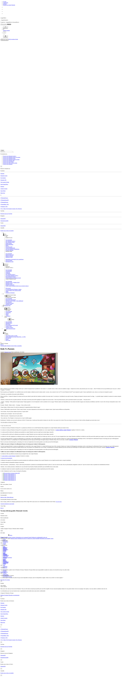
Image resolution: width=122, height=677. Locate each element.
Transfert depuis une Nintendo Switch (13, 277)
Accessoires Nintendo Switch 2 (12, 275)
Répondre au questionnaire (14, 595)
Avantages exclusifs (10, 303)
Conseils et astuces (9, 327)
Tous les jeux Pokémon (7, 164)
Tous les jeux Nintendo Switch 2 (9, 156)
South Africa (5, 556)
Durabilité (37, 538)
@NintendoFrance (4, 197)
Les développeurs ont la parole (12, 325)
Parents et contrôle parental (6, 537)
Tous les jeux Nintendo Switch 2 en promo (11, 157)
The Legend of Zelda (5, 182)
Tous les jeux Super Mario (8, 161)
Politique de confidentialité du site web (39, 537)
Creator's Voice (9, 326)
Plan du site (8, 340)
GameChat (8, 272)
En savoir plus (59, 501)
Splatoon (2, 186)
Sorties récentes (9, 243)
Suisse (4, 559)
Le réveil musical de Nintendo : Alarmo (13, 289)
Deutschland (5, 541)
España (4, 542)
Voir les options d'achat (13, 39)
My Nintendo (8, 337)
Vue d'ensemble (9, 239)
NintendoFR (3, 218)
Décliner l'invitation (4, 595)
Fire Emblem (3, 177)
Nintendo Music (9, 304)
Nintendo (2, 173)
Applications (8, 312)
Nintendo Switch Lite (10, 284)
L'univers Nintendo (9, 250)
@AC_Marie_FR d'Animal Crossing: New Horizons (11, 208)
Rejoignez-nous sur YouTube (6, 213)
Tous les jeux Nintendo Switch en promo (11, 159)
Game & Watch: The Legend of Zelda (13, 290)
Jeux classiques (9, 302)
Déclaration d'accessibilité (45, 538)
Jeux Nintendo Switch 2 (10, 241)
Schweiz (4, 571)
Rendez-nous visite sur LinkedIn (7, 230)
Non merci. (3, 579)
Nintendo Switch (4, 175)
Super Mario (3, 190)
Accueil (4, 1)
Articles (7, 313)
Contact (51, 538)
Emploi (7, 339)
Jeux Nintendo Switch (10, 242)
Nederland (5, 566)
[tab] (61, 535)
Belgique (5, 548)
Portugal (4, 557)
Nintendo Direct (9, 322)
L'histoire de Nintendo (10, 292)
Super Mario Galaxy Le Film (11, 335)
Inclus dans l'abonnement (11, 299)
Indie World (8, 324)
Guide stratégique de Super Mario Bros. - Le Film (16, 336)
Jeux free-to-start (9, 246)
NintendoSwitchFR (4, 220)
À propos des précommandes (6, 458)
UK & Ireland (6, 562)
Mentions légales (14, 538)
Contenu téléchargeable (10, 247)
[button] (62, 234)
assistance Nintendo (73, 439)
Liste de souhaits (9, 260)
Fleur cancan (8, 288)
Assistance (14, 537)
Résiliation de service (22, 538)
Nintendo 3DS (3, 180)
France (4, 544)
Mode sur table (3, 497)
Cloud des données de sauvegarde (7, 503)
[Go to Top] (61, 342)
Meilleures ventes (9, 257)
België (4, 539)
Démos (7, 245)
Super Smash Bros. (4, 184)
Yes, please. (7, 579)
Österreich (5, 567)
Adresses (5, 3)
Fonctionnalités (9, 271)
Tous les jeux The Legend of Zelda (10, 163)
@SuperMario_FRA (5, 204)
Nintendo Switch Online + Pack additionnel (14, 300)
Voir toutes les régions (7, 557)
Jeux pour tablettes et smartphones (12, 249)
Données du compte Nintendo (9, 5)
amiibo (7, 291)
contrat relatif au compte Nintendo (63, 429)
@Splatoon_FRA (4, 206)
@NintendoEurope (4, 202)
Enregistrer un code (9, 261)
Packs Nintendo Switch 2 (11, 276)
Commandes (5, 2)
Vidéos (7, 314)
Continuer (6, 572)
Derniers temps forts (10, 254)
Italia (4, 546)
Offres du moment (9, 255)
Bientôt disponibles (9, 244)
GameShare (8, 273)
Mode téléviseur (10, 497)
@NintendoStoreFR (5, 200)
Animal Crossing (4, 188)
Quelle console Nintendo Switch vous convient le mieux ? (17, 285)
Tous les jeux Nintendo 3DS (8, 160)
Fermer (2, 572)
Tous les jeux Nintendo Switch (9, 158)
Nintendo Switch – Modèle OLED (13, 282)
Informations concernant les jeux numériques (15, 259)
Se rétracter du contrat (30, 538)
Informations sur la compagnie (22, 537)
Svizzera (4, 573)
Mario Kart (3, 193)
